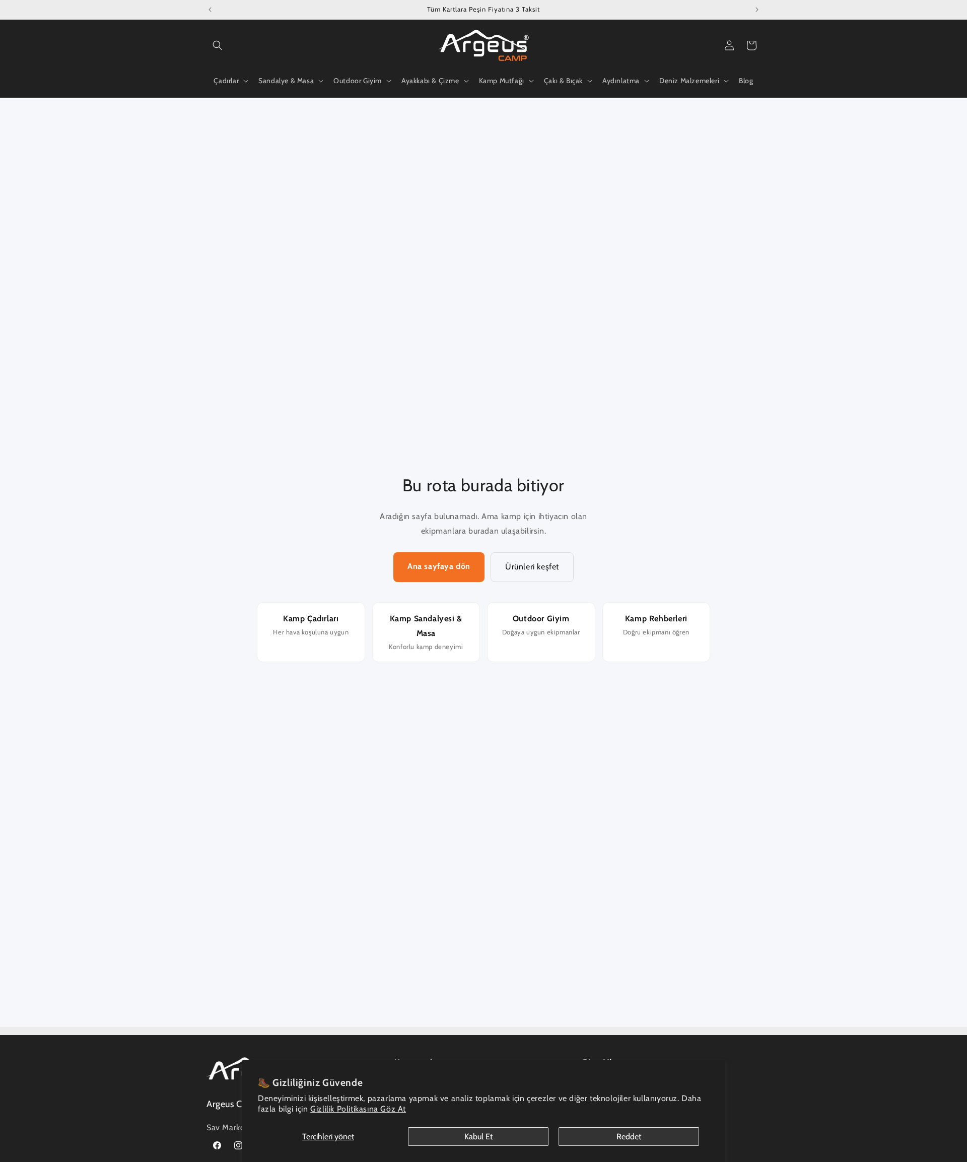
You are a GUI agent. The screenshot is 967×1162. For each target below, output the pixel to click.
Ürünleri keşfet (532, 566)
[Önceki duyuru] (210, 9)
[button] (217, 45)
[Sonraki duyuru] (757, 9)
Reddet (628, 1136)
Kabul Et (478, 1136)
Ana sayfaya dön (438, 566)
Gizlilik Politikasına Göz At (358, 1109)
